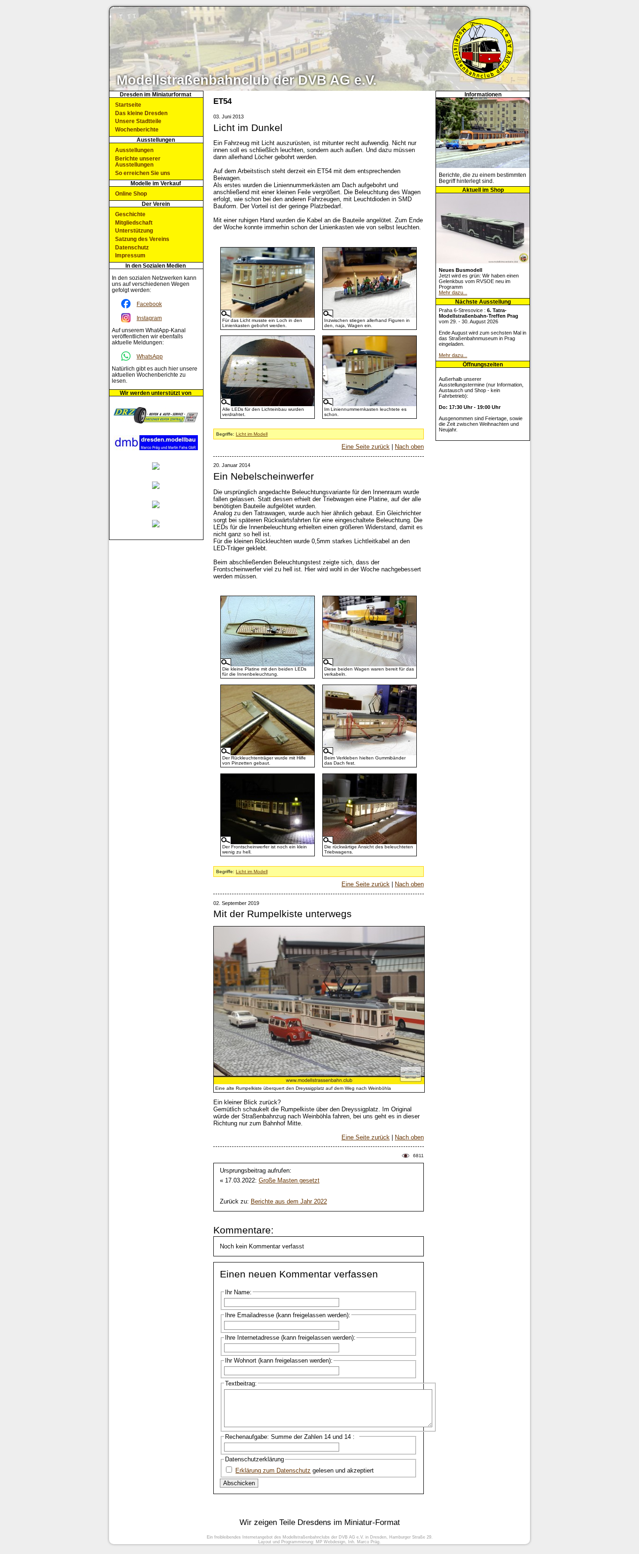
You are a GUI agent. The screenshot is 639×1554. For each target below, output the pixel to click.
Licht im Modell (252, 434)
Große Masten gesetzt (289, 1180)
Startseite (128, 105)
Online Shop (131, 193)
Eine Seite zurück (365, 446)
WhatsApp (150, 356)
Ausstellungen (134, 150)
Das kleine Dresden (141, 113)
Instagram (149, 318)
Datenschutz (132, 247)
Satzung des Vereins (142, 239)
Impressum (130, 255)
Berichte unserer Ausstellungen (137, 161)
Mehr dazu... (453, 292)
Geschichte (130, 214)
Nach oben (409, 446)
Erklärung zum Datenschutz (273, 1470)
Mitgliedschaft (133, 222)
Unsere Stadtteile (138, 121)
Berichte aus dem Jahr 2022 (289, 1201)
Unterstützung (134, 230)
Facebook (149, 304)
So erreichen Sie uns (142, 173)
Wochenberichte (137, 129)
